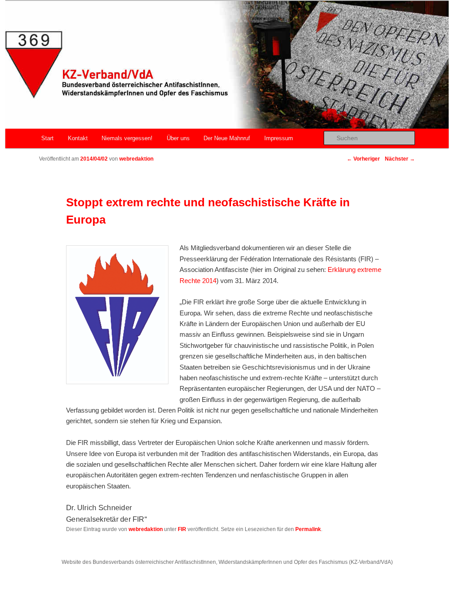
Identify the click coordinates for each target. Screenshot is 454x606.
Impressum (278, 138)
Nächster (400, 159)
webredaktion (136, 159)
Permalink (308, 529)
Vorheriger (363, 159)
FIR (182, 529)
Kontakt (78, 138)
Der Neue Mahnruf (227, 138)
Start (47, 138)
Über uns (178, 138)
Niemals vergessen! (127, 138)
